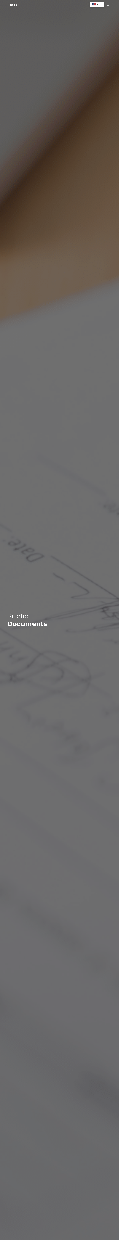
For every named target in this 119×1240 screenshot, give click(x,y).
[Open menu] (107, 5)
